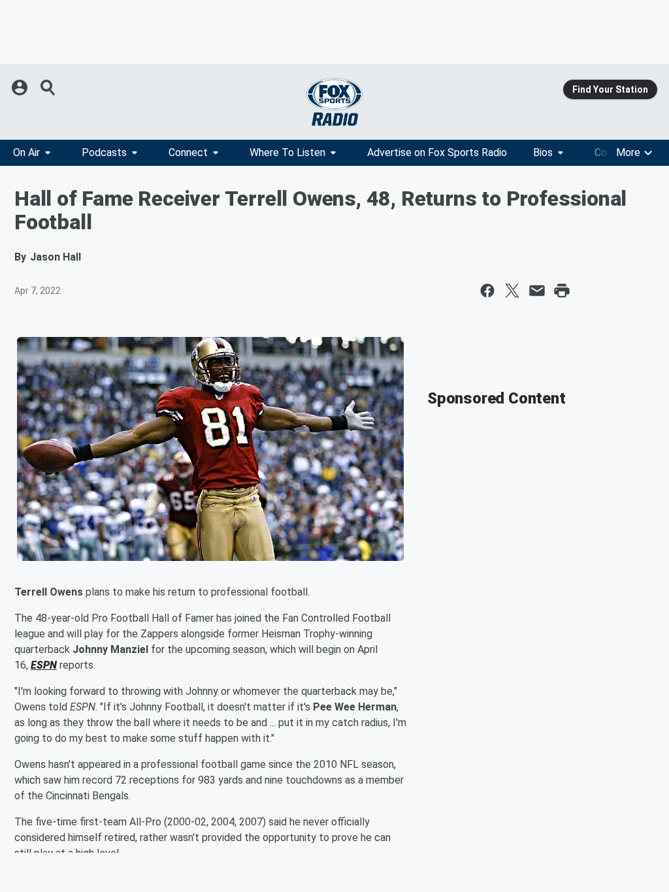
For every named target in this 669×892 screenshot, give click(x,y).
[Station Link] (334, 102)
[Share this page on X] (512, 290)
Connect (188, 152)
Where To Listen (287, 152)
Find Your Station (610, 89)
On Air (26, 152)
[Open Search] (48, 87)
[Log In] (21, 87)
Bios (543, 152)
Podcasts (104, 152)
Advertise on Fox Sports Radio (437, 152)
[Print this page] (562, 290)
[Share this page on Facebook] (487, 290)
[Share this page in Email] (537, 290)
